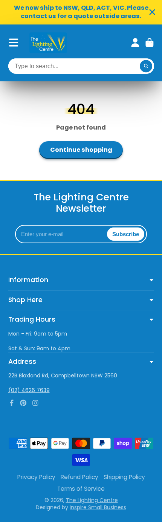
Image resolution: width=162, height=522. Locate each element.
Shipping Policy (124, 477)
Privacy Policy (36, 477)
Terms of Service (81, 489)
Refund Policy (79, 477)
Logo (48, 42)
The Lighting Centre (92, 500)
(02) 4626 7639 (29, 390)
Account (135, 42)
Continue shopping (81, 149)
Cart (149, 42)
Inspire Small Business (98, 507)
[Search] (146, 66)
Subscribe (125, 234)
